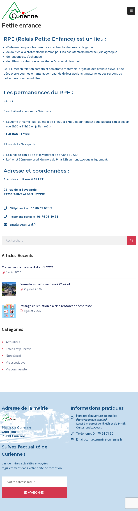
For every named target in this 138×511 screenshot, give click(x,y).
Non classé (13, 356)
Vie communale (16, 369)
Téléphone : (95, 433)
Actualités (13, 342)
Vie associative (16, 363)
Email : (23, 224)
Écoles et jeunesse (18, 349)
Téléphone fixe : (31, 208)
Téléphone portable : (34, 216)
